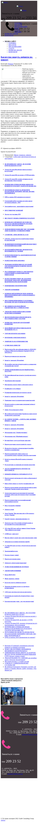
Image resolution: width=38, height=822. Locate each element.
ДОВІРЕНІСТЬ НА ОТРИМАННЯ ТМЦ (16, 341)
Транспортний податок (11, 551)
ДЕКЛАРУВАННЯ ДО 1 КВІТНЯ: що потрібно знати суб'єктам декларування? (21, 659)
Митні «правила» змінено (22, 155)
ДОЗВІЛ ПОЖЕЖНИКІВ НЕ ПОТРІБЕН (17, 567)
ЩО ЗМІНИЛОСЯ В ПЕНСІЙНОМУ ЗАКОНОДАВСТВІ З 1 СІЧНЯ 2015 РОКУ (17, 306)
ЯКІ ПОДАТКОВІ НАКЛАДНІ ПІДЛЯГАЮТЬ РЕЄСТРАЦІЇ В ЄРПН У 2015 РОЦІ (18, 317)
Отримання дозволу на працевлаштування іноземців (20, 400)
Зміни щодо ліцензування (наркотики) (15, 563)
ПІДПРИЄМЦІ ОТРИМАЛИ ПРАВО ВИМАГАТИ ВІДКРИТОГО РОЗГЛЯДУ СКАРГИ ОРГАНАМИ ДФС (20, 185)
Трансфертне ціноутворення (13, 380)
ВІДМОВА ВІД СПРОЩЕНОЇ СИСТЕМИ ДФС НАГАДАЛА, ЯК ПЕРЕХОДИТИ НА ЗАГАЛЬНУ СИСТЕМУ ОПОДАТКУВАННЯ (19, 223)
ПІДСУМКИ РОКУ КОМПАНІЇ (14, 210)
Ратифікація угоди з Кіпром (13, 388)
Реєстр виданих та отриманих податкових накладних (20, 464)
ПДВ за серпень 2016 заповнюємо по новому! (18, 197)
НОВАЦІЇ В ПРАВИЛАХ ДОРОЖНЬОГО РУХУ (18, 474)
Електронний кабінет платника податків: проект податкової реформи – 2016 (18, 201)
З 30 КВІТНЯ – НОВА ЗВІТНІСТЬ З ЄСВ (16, 234)
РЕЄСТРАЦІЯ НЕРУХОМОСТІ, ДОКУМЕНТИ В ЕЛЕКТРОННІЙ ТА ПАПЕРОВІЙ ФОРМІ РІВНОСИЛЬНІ (19, 273)
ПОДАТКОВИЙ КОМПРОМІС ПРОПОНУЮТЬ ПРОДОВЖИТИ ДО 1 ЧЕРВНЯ (18, 250)
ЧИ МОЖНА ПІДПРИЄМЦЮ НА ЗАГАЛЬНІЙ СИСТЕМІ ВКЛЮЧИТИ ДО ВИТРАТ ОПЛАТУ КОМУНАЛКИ (18, 266)
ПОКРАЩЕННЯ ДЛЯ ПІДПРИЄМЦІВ (16, 285)
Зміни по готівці (9, 509)
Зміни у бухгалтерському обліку (14, 409)
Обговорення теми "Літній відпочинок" (16, 432)
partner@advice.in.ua (29, 734)
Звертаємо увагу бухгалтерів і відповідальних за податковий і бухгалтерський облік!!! (19, 523)
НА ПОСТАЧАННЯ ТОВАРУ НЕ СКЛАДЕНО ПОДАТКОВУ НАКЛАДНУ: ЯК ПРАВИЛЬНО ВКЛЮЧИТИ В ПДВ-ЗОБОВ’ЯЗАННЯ (18, 280)
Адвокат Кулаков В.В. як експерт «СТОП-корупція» (20, 175)
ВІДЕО (16, 28)
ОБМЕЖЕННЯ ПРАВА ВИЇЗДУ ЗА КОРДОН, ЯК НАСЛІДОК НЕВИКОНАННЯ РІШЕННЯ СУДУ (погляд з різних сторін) (20, 654)
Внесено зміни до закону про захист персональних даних (21, 537)
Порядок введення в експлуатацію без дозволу (18, 444)
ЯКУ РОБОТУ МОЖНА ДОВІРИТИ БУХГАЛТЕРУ (20, 218)
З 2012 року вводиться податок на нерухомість (18, 592)
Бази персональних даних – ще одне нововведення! (19, 601)
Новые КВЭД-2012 (10, 574)
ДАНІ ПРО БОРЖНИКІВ (12, 289)
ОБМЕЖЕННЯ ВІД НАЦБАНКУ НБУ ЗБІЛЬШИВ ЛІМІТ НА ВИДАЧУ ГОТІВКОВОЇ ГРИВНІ (19, 229)
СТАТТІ (17, 30)
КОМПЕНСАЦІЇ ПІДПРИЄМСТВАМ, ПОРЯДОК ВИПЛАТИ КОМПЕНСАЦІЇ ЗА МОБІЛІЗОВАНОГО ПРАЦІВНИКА (20, 295)
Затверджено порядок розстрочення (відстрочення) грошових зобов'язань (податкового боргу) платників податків (20, 494)
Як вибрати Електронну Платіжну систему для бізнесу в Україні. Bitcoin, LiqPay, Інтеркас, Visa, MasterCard (21, 668)
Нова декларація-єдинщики (13, 505)
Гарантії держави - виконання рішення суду (17, 519)
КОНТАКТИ (9, 35)
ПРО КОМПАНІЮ (20, 26)
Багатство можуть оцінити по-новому (15, 582)
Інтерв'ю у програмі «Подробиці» (14, 360)
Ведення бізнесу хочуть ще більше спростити (17, 440)
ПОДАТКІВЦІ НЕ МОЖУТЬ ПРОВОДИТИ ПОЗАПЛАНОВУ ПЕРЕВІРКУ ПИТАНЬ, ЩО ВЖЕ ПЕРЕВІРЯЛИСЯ (19, 191)
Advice (3, 820)
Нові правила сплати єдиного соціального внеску (19, 384)
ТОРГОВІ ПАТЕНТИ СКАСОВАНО (15, 333)
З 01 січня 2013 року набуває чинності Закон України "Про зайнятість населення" (20, 529)
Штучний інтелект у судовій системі (17, 661)
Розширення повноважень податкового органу (18, 392)
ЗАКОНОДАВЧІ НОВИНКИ (13, 570)
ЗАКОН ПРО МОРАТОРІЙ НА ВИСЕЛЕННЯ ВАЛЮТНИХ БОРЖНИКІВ (18, 312)
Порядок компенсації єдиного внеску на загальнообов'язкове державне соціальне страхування (20, 454)
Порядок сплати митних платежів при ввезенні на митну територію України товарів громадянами (21, 488)
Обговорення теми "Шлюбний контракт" (16, 436)
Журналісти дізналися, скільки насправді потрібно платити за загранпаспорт (19, 449)
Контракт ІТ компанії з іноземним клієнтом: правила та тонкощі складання (19, 646)
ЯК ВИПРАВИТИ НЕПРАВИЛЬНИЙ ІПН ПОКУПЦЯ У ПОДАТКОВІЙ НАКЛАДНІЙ (21, 244)
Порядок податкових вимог (13, 559)
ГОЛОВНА (18, 23)
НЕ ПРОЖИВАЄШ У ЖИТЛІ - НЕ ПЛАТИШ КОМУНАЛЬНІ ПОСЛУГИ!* (18, 164)
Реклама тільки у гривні (12, 555)
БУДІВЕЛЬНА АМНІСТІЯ (12, 345)
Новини (10, 64)
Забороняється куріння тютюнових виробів (17, 541)
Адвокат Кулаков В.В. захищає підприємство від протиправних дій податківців (19, 179)
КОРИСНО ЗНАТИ (11, 34)
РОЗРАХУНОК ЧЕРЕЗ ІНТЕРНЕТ (15, 260)
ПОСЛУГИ (18, 25)
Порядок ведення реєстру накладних (15, 356)
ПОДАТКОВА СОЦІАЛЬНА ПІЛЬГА (15, 337)
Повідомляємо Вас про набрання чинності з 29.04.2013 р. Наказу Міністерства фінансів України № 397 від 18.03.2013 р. (20, 351)
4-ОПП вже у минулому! (12, 534)
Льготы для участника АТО (13, 214)
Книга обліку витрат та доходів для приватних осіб (19, 483)
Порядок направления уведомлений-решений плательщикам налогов (18, 500)
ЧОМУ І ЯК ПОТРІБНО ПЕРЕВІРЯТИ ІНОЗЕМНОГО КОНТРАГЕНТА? (18, 650)
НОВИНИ (17, 32)
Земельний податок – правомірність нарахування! (19, 206)
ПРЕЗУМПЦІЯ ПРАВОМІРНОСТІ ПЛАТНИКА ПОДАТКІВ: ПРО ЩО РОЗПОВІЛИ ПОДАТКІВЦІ (19, 301)
